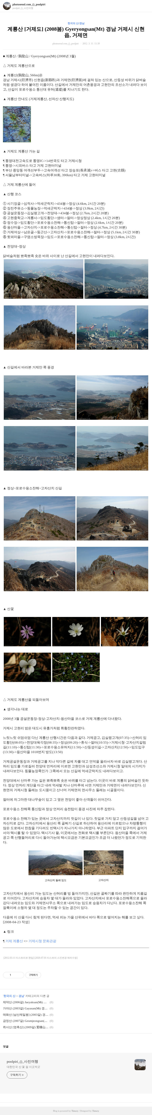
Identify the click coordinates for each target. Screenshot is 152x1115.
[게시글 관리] (19, 975)
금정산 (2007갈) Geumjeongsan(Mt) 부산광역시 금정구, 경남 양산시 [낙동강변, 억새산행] (25, 1020)
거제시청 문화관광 (42, 941)
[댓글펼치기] (10, 1046)
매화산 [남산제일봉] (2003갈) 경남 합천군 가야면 (25, 1014)
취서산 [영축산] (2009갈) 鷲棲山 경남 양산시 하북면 (25, 1027)
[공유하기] (14, 975)
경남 (21, 996)
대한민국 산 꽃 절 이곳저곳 (23, 1066)
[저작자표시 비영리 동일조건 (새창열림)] (46, 975)
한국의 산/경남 (76, 23)
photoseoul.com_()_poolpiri (28, 4)
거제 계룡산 (14, 941)
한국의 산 (9, 996)
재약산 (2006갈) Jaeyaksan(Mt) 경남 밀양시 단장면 (25, 1002)
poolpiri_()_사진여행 (22, 1061)
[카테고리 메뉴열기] (145, 6)
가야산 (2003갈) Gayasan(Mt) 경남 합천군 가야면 (25, 1008)
